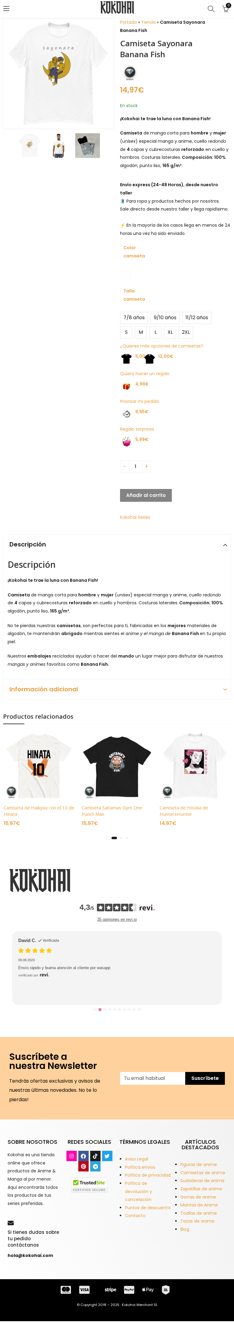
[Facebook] (83, 1156)
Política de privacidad (148, 1175)
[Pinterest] (83, 1166)
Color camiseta (134, 252)
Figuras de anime (198, 1164)
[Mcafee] (89, 1185)
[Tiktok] (95, 1156)
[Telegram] (95, 1166)
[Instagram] (71, 1156)
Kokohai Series (135, 517)
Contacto (135, 1216)
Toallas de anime (198, 1213)
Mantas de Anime (199, 1205)
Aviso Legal (136, 1159)
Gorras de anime (198, 1197)
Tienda (148, 22)
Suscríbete (205, 1078)
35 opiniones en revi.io (117, 919)
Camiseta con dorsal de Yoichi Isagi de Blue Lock (77, 980)
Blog (184, 1229)
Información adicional (43, 689)
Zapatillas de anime (201, 1189)
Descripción (27, 544)
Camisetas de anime (202, 1173)
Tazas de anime (197, 1221)
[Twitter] (107, 1156)
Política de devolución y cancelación (138, 1191)
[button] (107, 838)
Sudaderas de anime (202, 1181)
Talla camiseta (134, 295)
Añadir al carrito (146, 495)
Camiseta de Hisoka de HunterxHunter (184, 811)
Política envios (140, 1167)
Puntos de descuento (148, 1208)
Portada (128, 22)
